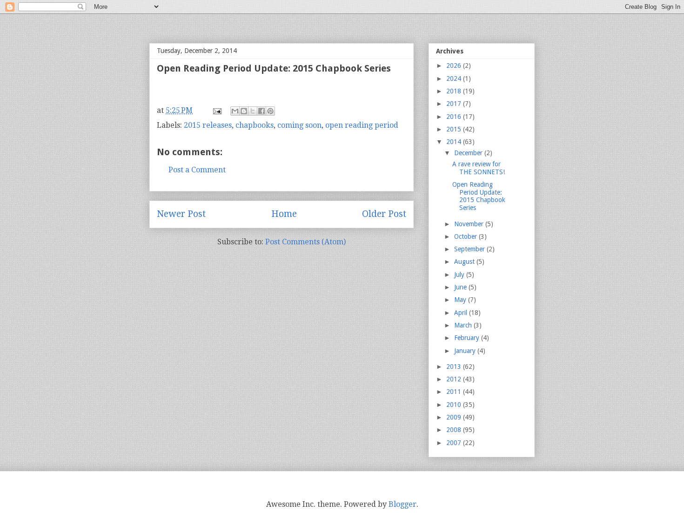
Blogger (402, 504)
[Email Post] (216, 110)
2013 (454, 366)
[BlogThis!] (243, 111)
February (467, 337)
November (469, 224)
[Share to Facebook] (261, 111)
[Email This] (235, 111)
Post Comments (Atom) (305, 241)
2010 (454, 404)
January (465, 350)
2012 (454, 379)
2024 (454, 78)
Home (284, 214)
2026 (454, 65)
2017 (454, 103)
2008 (454, 429)
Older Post (384, 214)
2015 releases (208, 125)
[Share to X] (252, 111)
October (466, 236)
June (461, 287)
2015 (454, 129)
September (470, 249)
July (460, 274)
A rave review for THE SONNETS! (478, 168)
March (464, 325)
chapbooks (254, 125)
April (461, 312)
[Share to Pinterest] (270, 111)
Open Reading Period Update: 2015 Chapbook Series (478, 196)
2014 (454, 141)
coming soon (299, 125)
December (469, 153)
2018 (454, 91)
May (461, 299)
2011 (454, 391)
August (465, 261)
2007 (454, 442)
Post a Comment (197, 169)
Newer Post (181, 214)
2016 (454, 116)
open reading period (361, 125)
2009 (454, 417)
